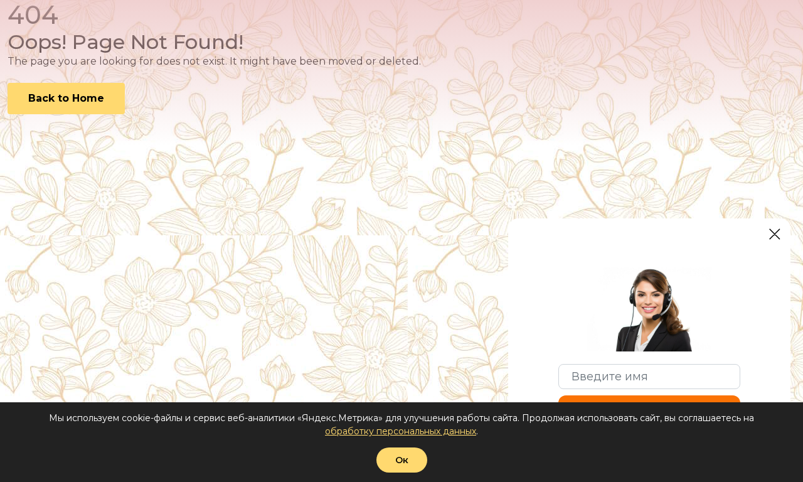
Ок (401, 460)
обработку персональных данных (400, 431)
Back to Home (66, 98)
